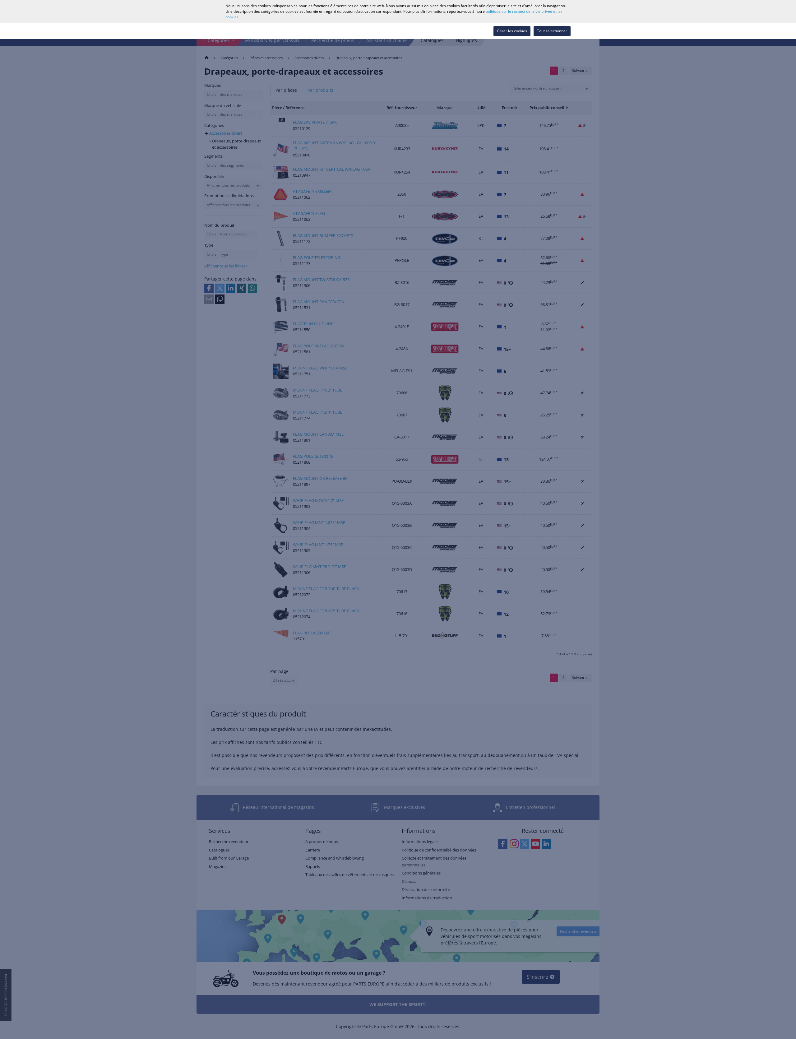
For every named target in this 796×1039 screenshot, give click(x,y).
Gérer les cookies (512, 31)
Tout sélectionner (552, 31)
